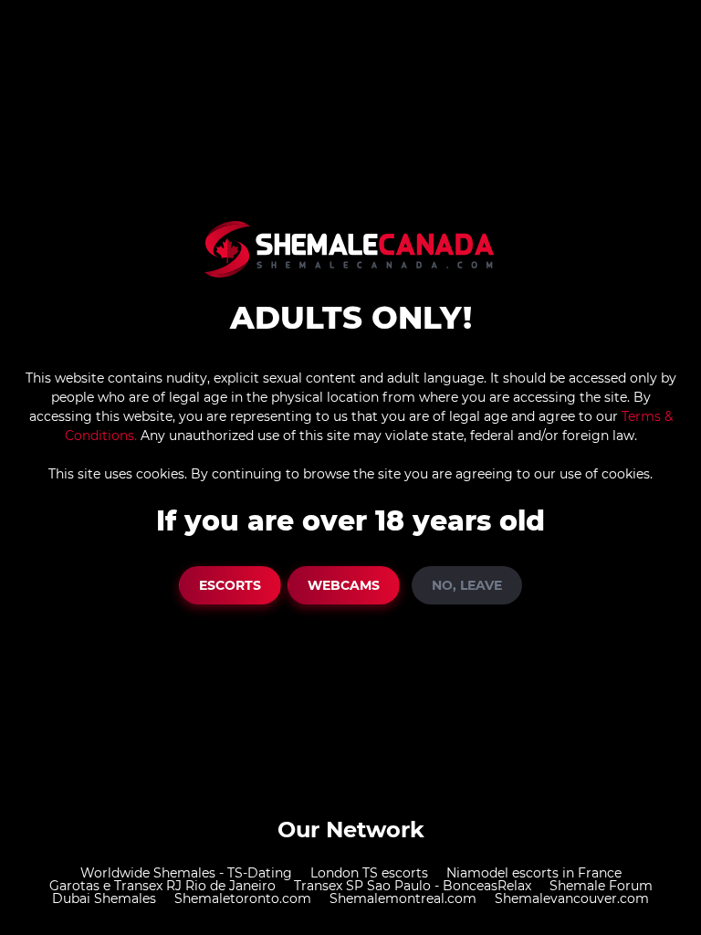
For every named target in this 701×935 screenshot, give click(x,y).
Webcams (344, 585)
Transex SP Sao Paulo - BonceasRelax (412, 885)
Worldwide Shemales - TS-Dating (186, 873)
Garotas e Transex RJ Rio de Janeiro (162, 885)
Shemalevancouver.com (572, 898)
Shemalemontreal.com (403, 898)
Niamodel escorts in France (534, 873)
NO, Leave (467, 585)
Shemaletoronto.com (242, 898)
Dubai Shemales (104, 898)
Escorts (230, 585)
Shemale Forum (601, 885)
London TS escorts (369, 873)
